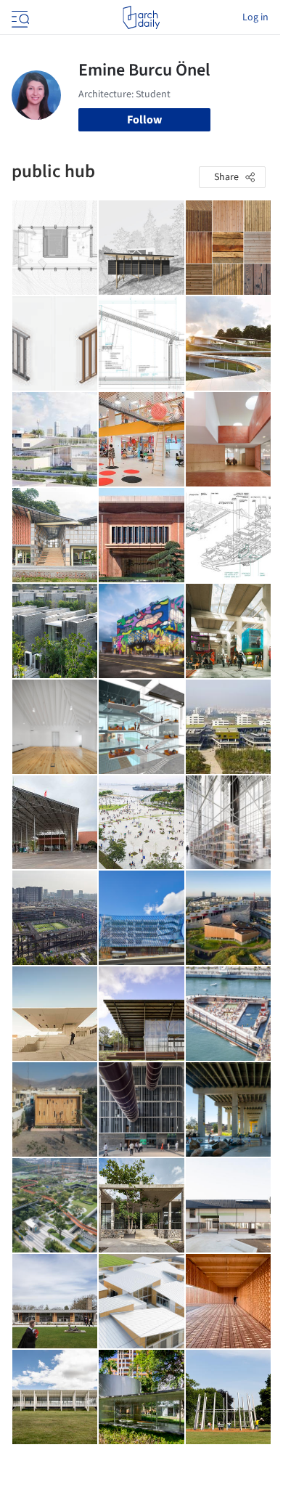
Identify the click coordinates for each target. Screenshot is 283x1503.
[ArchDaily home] (141, 17)
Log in (255, 17)
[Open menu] (19, 17)
